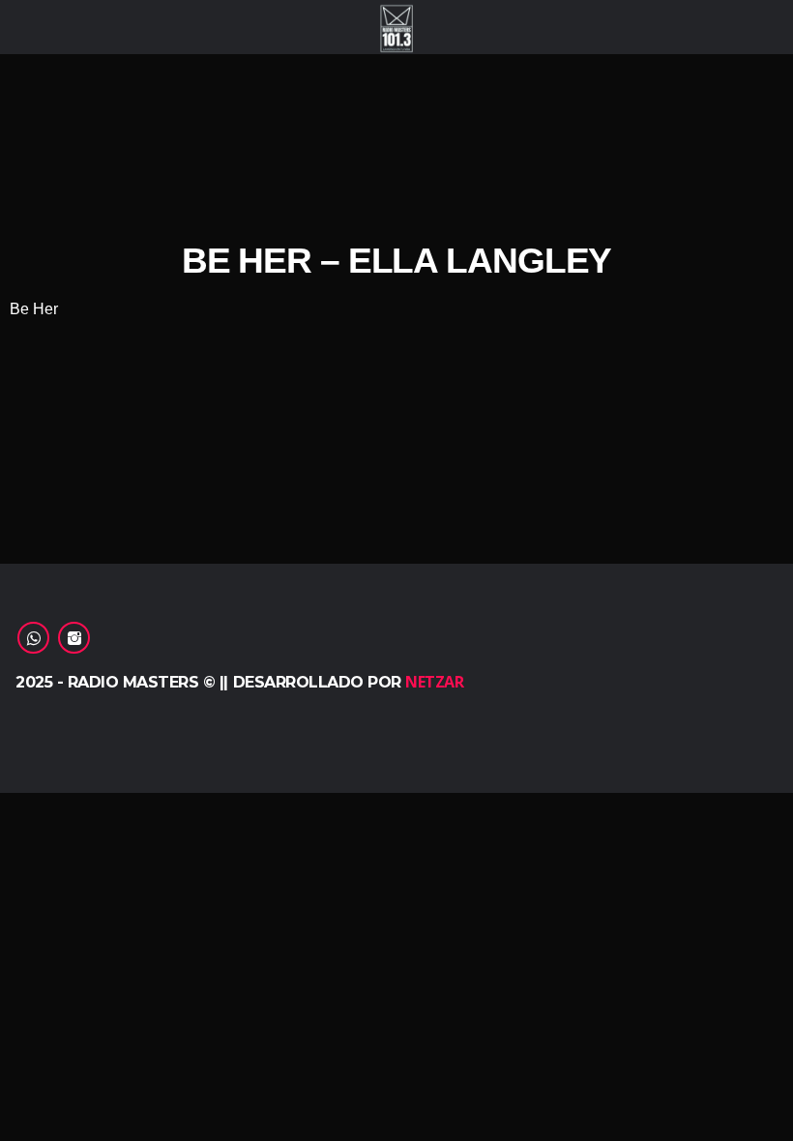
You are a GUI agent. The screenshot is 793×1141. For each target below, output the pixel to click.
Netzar (434, 681)
